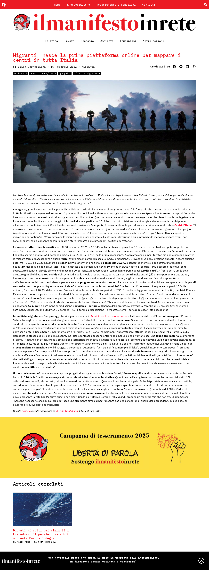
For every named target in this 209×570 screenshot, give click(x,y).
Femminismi (128, 40)
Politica (51, 40)
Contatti (148, 4)
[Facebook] (4, 5)
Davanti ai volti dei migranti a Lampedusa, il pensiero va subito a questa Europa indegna (42, 534)
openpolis (65, 73)
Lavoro (69, 40)
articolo (26, 411)
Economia (87, 40)
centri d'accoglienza (43, 73)
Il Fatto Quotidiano (67, 411)
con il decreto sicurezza (108, 316)
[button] (205, 4)
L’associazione (78, 4)
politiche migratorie (87, 73)
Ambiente (106, 40)
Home (57, 4)
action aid (20, 73)
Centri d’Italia (183, 225)
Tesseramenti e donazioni (116, 4)
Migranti (88, 66)
